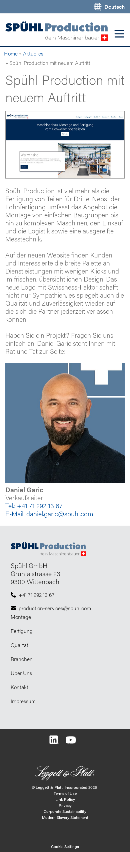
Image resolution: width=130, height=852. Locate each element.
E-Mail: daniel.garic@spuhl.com (49, 513)
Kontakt (19, 687)
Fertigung (22, 631)
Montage (21, 617)
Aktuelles (33, 53)
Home (11, 53)
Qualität (19, 645)
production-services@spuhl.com (55, 608)
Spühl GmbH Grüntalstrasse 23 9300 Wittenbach (35, 573)
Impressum (23, 701)
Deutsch (114, 6)
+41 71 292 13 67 (36, 595)
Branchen (22, 659)
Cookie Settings (65, 846)
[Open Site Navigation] (119, 33)
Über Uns (21, 673)
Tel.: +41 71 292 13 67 (33, 505)
